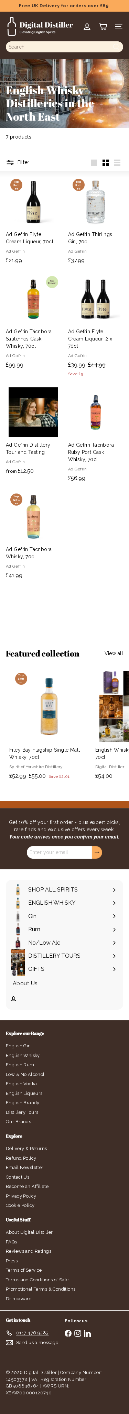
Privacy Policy (21, 1196)
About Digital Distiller (29, 1232)
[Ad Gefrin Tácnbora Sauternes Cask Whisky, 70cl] (33, 322)
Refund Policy (21, 1158)
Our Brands (18, 1121)
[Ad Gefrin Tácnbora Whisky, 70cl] (33, 536)
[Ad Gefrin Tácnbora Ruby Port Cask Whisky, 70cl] (95, 435)
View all (114, 653)
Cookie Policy (20, 1205)
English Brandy (23, 1102)
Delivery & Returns (26, 1148)
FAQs (11, 1241)
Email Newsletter (25, 1167)
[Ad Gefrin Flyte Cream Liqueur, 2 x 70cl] (95, 327)
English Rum (20, 1064)
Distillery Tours (22, 1112)
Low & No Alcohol (25, 1074)
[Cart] (103, 27)
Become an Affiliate (27, 1186)
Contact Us (17, 1177)
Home (12, 79)
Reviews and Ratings (28, 1251)
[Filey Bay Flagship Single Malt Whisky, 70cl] (48, 725)
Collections (35, 79)
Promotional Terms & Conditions (41, 1289)
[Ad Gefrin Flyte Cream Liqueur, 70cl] (33, 221)
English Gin (18, 1045)
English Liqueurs (24, 1093)
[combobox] (64, 46)
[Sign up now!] (97, 852)
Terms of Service (24, 1270)
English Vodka (21, 1083)
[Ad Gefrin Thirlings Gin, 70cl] (95, 221)
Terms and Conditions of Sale (37, 1279)
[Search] (116, 46)
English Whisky (23, 1055)
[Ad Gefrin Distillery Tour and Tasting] (33, 432)
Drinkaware (18, 1298)
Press (12, 1260)
